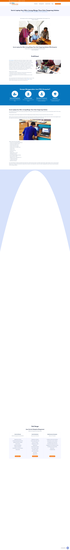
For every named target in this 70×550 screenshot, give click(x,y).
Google (28, 79)
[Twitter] (60, 1)
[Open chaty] (68, 548)
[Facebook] (59, 1)
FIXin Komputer (11, 60)
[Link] (14, 4)
